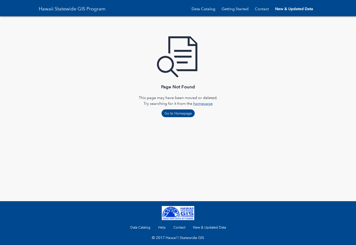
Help (162, 227)
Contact (262, 9)
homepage (203, 103)
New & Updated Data (294, 9)
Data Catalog (203, 9)
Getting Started (235, 9)
